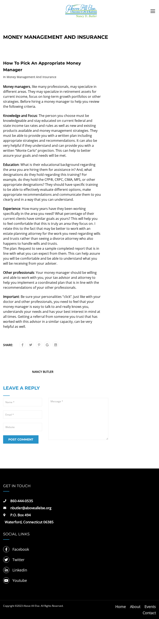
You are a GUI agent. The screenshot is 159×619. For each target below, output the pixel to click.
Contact (149, 612)
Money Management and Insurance (31, 77)
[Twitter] (30, 345)
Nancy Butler (42, 372)
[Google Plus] (47, 345)
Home (120, 606)
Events (150, 606)
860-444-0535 (21, 500)
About (135, 606)
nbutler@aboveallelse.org (30, 507)
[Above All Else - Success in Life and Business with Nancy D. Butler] (81, 13)
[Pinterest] (39, 345)
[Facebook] (22, 345)
